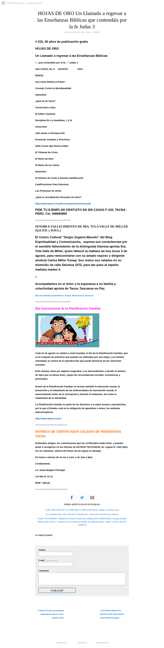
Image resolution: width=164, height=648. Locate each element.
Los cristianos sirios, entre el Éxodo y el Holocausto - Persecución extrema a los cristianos (82, 514)
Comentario (43, 571)
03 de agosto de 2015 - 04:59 (77, 32)
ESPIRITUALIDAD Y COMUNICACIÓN (25, 3)
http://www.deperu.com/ (48, 418)
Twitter (82, 497)
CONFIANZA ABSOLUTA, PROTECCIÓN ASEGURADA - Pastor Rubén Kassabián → (112, 614)
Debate (96, 32)
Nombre (42, 550)
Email (92, 497)
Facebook (72, 497)
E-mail (48, 560)
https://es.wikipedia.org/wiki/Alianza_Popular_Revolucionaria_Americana (64, 296)
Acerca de (62, 643)
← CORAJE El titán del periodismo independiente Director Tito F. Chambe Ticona (50, 614)
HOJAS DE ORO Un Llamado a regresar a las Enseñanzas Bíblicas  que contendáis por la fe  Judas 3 (82, 19)
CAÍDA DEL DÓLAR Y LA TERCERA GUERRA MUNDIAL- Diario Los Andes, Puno (82, 510)
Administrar (102, 643)
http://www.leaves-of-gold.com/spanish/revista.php (63, 203)
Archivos (82, 643)
